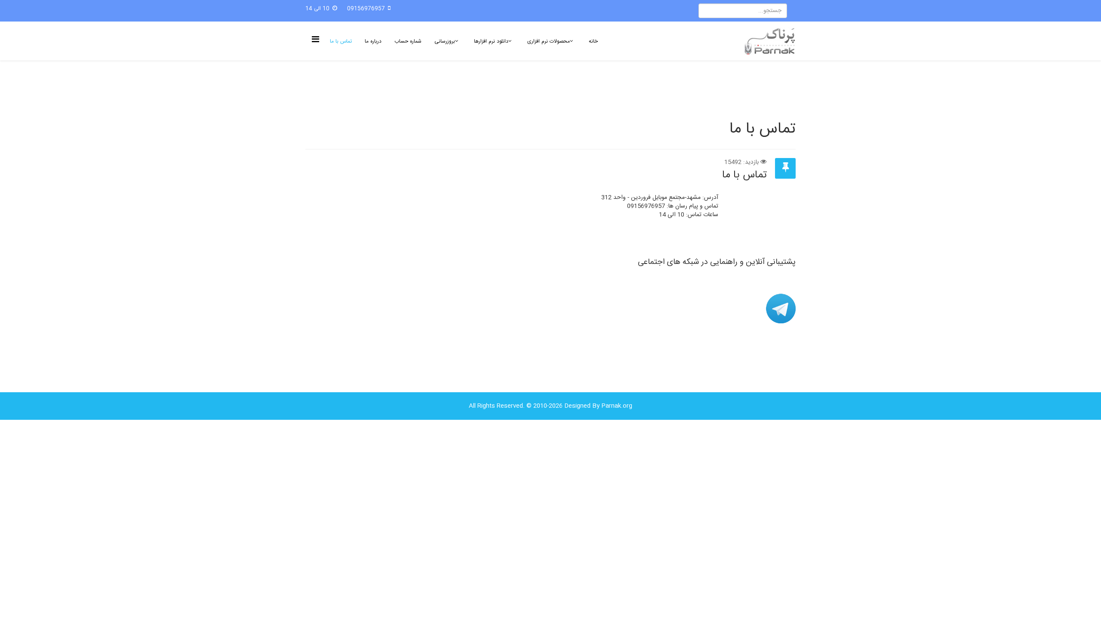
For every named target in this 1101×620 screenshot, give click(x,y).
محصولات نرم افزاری (548, 41)
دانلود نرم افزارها (491, 41)
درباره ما (373, 41)
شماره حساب (407, 41)
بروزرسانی (444, 41)
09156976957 (366, 8)
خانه (593, 41)
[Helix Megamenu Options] (317, 40)
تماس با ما (341, 41)
